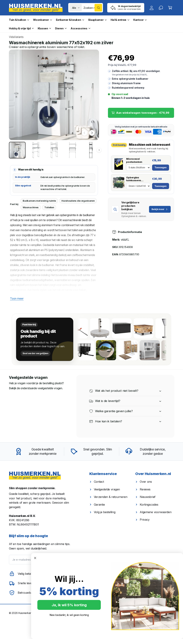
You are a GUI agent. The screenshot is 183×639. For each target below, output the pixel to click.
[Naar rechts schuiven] (92, 133)
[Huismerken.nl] (35, 476)
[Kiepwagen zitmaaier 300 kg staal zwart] (91, 350)
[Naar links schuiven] (84, 133)
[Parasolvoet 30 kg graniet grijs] (95, 328)
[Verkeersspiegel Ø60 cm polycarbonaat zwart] (113, 350)
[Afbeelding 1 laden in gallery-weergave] (17, 150)
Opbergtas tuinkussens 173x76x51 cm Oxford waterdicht (137, 179)
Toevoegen (161, 167)
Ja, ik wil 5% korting (69, 605)
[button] (170, 7)
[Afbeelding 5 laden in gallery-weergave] (91, 150)
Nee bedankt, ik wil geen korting (69, 615)
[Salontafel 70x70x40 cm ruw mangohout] (138, 328)
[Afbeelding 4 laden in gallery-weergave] (72, 150)
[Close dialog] (35, 558)
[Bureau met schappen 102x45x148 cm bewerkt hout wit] (157, 350)
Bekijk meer (158, 209)
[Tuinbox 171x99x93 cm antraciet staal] (116, 328)
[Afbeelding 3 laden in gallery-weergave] (54, 150)
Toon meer (17, 298)
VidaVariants (16, 37)
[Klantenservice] (160, 7)
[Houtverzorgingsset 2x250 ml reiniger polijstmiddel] (135, 350)
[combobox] (93, 7)
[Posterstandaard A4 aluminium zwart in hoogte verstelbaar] (160, 328)
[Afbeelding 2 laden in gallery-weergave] (35, 150)
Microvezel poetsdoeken (134, 160)
